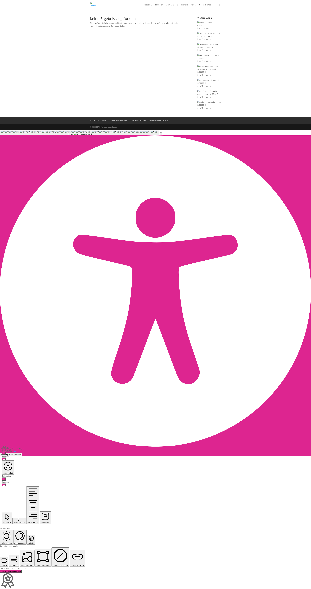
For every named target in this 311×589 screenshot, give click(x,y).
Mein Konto (171, 5)
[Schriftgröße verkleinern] (4, 458)
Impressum (94, 120)
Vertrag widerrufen (138, 120)
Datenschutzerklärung (158, 120)
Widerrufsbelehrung (119, 120)
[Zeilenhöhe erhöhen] (4, 479)
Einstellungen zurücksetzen (11, 571)
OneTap (16, 451)
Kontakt (184, 5)
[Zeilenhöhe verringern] (4, 485)
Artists (147, 5)
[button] (161, 133)
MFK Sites (207, 5)
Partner (194, 5)
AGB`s (105, 120)
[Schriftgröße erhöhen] (4, 453)
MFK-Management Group (106, 127)
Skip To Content (6, 568)
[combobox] (79, 132)
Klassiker (159, 5)
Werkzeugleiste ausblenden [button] (11, 454)
